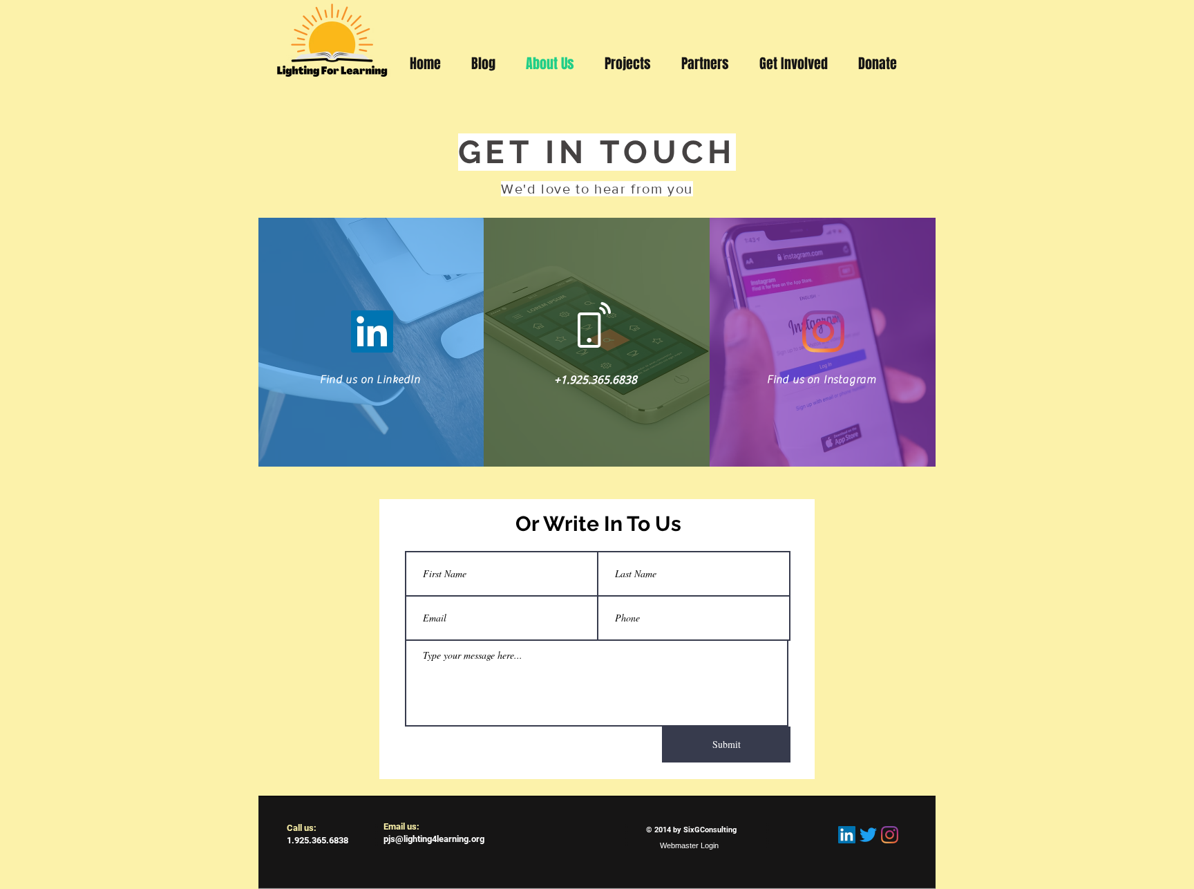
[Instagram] (823, 331)
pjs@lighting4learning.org (433, 839)
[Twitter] (868, 834)
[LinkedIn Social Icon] (846, 834)
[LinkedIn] (372, 331)
